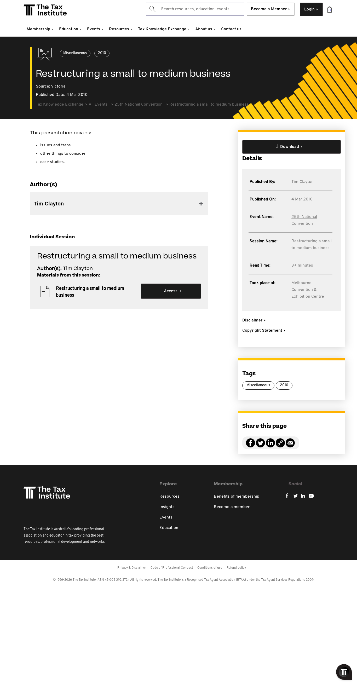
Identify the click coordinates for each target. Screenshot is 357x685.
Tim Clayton (302, 182)
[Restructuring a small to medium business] (280, 446)
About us (203, 29)
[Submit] (152, 9)
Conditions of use (209, 567)
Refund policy (236, 567)
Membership (38, 29)
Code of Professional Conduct (172, 567)
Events (93, 29)
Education (68, 29)
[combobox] (195, 9)
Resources (119, 29)
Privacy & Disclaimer (131, 567)
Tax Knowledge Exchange (162, 29)
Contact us (231, 29)
